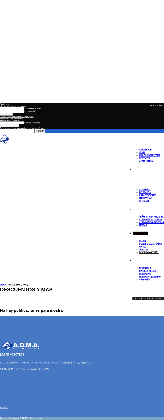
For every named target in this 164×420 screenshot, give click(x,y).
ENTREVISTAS (145, 198)
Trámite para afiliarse (151, 216)
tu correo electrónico (32, 123)
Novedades (145, 268)
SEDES (142, 152)
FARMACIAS (145, 273)
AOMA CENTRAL (147, 161)
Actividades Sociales (150, 219)
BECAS (142, 241)
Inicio (3, 285)
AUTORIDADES (146, 149)
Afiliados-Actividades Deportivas (20, 299)
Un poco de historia (149, 155)
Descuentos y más (149, 252)
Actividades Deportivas (151, 222)
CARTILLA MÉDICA (147, 271)
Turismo (143, 249)
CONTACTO (144, 158)
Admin (4, 407)
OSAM (138, 260)
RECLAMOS (144, 201)
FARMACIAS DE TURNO (150, 276)
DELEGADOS (145, 192)
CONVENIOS (145, 189)
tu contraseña (29, 111)
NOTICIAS (140, 169)
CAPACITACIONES (147, 195)
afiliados (139, 208)
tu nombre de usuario (32, 108)
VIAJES (142, 246)
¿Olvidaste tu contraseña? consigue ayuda (16, 117)
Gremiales (140, 181)
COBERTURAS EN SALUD (150, 243)
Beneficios (140, 233)
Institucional (141, 141)
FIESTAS (143, 225)
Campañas (145, 279)
